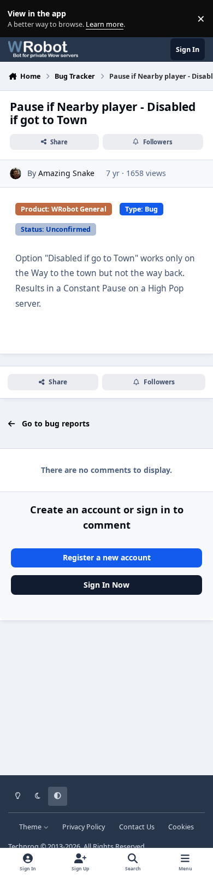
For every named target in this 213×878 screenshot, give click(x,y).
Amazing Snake (66, 173)
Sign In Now (106, 585)
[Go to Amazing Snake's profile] (15, 173)
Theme (31, 827)
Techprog (23, 846)
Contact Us (137, 827)
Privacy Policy (83, 827)
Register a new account (107, 557)
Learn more (21, 19)
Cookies (181, 827)
